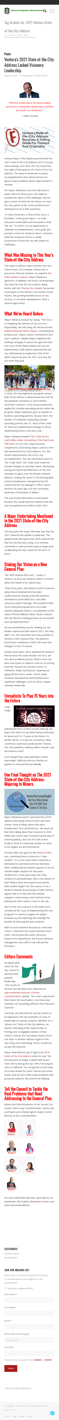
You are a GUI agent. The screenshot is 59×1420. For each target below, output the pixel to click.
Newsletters (27, 75)
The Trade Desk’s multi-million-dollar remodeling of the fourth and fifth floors (29, 440)
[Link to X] (52, 1413)
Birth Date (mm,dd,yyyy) (16, 1334)
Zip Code (8, 1347)
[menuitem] (43, 11)
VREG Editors (42, 75)
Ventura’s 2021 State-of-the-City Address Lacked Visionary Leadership (29, 64)
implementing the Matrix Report (21, 330)
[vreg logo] (24, 11)
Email (7, 1320)
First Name (10, 1294)
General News (11, 1253)
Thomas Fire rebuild (31, 288)
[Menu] (50, 11)
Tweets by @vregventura (17, 1388)
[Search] (43, 11)
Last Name (9, 1307)
